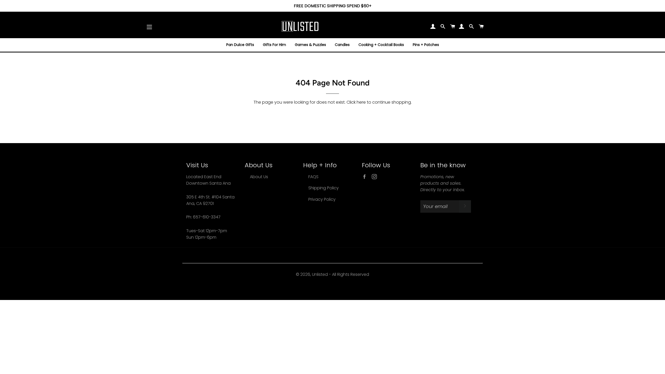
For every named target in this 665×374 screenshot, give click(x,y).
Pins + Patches (426, 44)
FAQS (313, 177)
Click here (356, 102)
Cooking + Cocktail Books (381, 44)
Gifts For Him (274, 44)
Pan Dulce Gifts (240, 44)
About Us (259, 177)
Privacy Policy (322, 199)
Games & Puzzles (310, 44)
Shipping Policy (323, 188)
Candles (342, 44)
